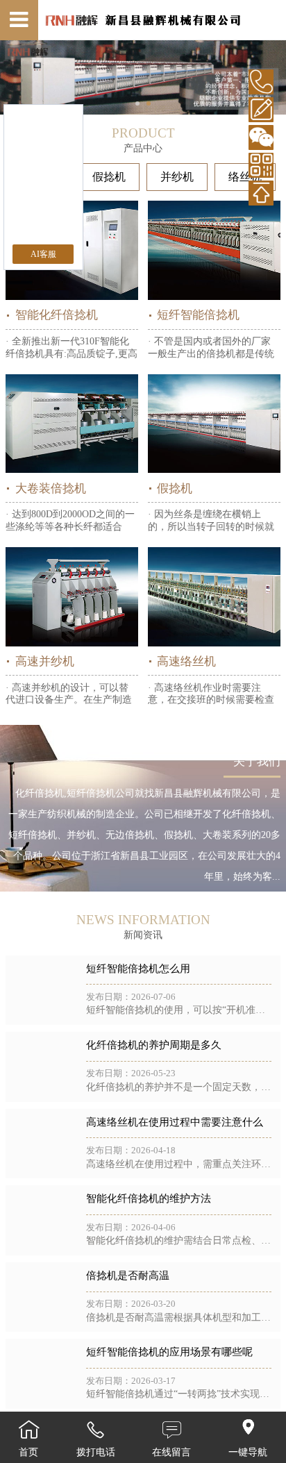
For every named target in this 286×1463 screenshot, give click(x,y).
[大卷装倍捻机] (72, 424)
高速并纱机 (44, 661)
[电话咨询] (261, 81)
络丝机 (245, 177)
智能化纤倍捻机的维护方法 (148, 1198)
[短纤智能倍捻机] (214, 250)
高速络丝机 (186, 661)
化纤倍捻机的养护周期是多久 (153, 1045)
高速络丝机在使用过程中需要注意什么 (174, 1122)
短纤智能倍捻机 (198, 314)
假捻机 (109, 177)
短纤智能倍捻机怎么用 (138, 968)
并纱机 (177, 177)
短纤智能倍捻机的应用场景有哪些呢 (169, 1351)
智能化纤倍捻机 (56, 314)
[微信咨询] (261, 137)
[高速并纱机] (72, 596)
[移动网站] (261, 165)
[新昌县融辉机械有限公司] (142, 20)
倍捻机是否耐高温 (127, 1275)
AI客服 (43, 254)
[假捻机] (214, 424)
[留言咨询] (261, 109)
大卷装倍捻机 (50, 488)
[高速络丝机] (214, 596)
